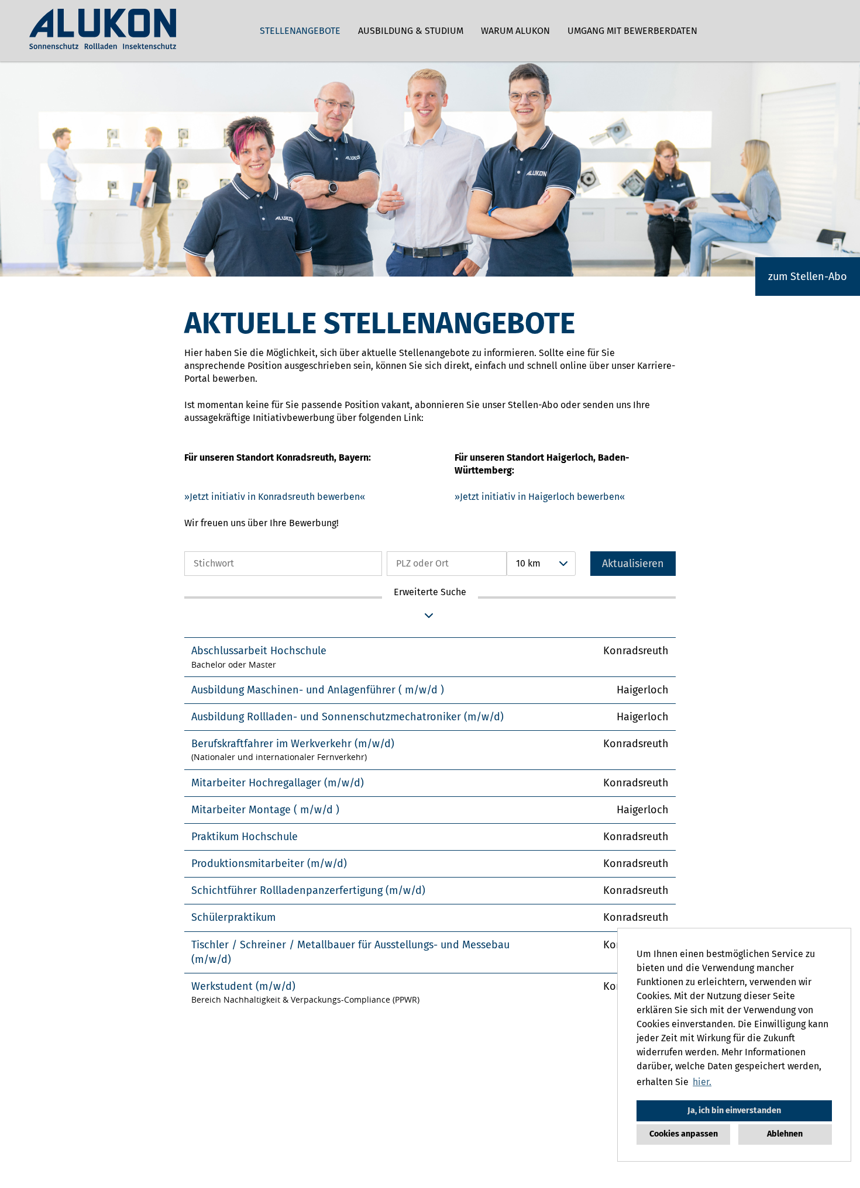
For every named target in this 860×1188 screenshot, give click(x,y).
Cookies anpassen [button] (683, 1134)
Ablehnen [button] (785, 1134)
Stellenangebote (300, 30)
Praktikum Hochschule (244, 836)
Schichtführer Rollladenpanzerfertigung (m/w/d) (308, 890)
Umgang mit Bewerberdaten (632, 30)
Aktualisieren (633, 563)
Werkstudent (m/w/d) (243, 986)
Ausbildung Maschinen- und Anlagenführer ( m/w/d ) (317, 689)
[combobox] (541, 563)
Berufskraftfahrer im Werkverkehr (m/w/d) (292, 743)
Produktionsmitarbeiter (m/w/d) (269, 863)
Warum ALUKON (515, 30)
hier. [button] (702, 1081)
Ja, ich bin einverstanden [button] (734, 1111)
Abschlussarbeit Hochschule (258, 650)
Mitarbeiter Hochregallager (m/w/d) (277, 782)
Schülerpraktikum (233, 917)
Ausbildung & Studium (410, 30)
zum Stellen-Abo (807, 276)
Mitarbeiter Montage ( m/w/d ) (265, 809)
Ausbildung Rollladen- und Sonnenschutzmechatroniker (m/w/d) (347, 716)
